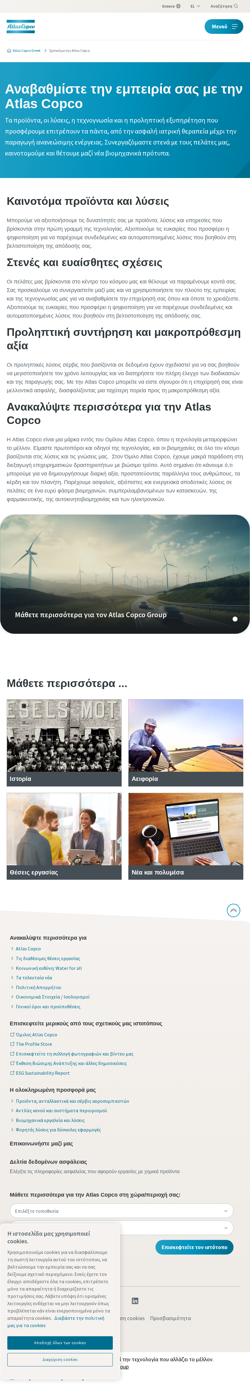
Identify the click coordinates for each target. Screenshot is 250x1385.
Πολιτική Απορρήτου (38, 987)
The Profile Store (34, 1044)
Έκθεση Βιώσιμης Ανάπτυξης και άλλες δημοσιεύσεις (71, 1063)
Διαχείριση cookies (123, 1318)
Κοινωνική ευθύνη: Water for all (49, 968)
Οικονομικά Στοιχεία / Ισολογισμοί (53, 997)
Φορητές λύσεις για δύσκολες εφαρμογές (58, 1130)
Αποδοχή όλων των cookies (60, 1342)
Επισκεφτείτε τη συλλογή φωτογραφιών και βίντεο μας (75, 1054)
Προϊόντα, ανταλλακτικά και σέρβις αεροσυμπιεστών (72, 1101)
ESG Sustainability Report (43, 1073)
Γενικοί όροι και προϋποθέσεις (48, 1006)
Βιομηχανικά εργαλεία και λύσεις (50, 1120)
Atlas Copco (28, 948)
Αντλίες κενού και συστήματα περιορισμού (61, 1110)
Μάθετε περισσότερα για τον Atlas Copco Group (125, 574)
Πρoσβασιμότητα (170, 1318)
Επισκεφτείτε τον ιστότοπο (194, 1247)
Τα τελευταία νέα (34, 977)
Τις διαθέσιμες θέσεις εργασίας (48, 958)
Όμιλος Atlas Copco (36, 1034)
